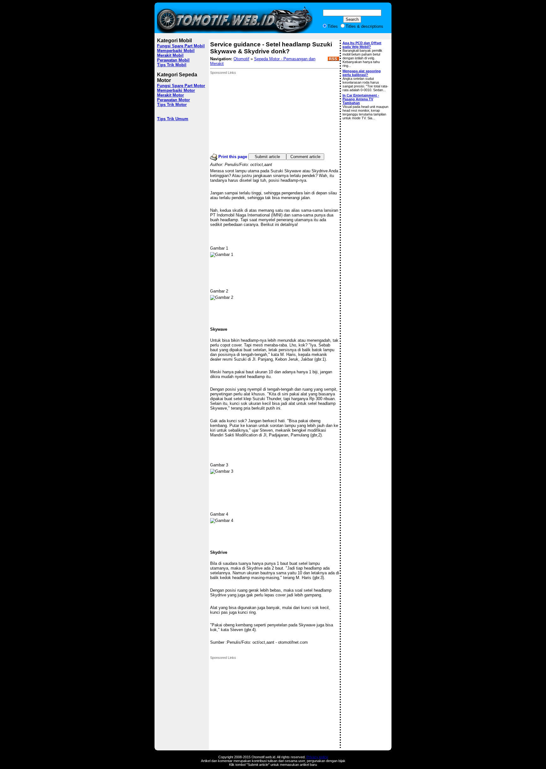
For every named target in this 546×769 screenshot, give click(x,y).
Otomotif (241, 58)
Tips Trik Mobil (171, 64)
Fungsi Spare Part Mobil (181, 46)
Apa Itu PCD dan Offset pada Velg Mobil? (362, 45)
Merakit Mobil (170, 55)
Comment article (305, 156)
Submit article (267, 156)
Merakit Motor (170, 95)
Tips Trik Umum (172, 118)
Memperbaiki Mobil (176, 50)
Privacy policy (317, 757)
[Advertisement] (257, 113)
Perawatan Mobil (173, 60)
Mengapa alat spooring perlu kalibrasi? (362, 73)
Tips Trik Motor (172, 104)
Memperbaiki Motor (176, 90)
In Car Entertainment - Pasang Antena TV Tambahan (361, 99)
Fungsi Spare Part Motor (181, 85)
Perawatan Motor (173, 100)
